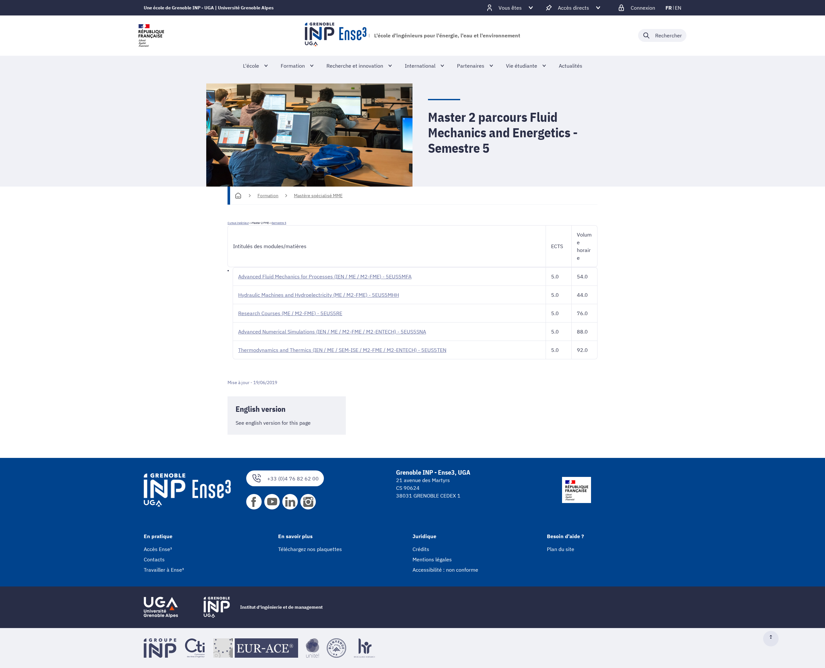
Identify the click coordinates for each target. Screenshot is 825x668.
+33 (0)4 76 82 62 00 (293, 478)
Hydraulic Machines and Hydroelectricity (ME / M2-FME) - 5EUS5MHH (318, 295)
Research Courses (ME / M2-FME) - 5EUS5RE (290, 313)
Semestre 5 (279, 223)
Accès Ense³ (158, 549)
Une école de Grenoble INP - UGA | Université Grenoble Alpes (209, 8)
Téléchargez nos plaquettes (310, 549)
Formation (267, 195)
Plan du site (560, 549)
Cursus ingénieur (238, 223)
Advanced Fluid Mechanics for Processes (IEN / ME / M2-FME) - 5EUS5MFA (325, 276)
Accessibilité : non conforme (445, 569)
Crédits (420, 549)
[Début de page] (773, 638)
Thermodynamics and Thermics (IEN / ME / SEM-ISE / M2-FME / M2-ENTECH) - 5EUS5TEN (342, 350)
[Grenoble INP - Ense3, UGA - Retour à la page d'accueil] (335, 35)
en (678, 8)
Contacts (154, 559)
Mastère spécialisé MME (318, 195)
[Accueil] (238, 195)
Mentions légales (432, 559)
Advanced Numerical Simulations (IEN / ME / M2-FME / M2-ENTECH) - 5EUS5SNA (332, 331)
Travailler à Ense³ (164, 569)
